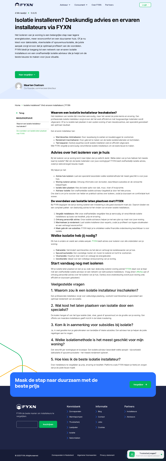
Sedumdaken (74, 438)
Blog (100, 411)
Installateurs (132, 411)
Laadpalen (73, 427)
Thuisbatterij (74, 422)
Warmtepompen (76, 417)
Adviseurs (131, 417)
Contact (101, 417)
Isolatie (72, 433)
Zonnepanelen (75, 411)
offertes (139, 272)
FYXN (94, 241)
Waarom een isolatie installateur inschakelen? (28, 125)
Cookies (101, 427)
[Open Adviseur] (69, 5)
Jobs (100, 422)
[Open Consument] (87, 5)
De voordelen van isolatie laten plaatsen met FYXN (32, 132)
